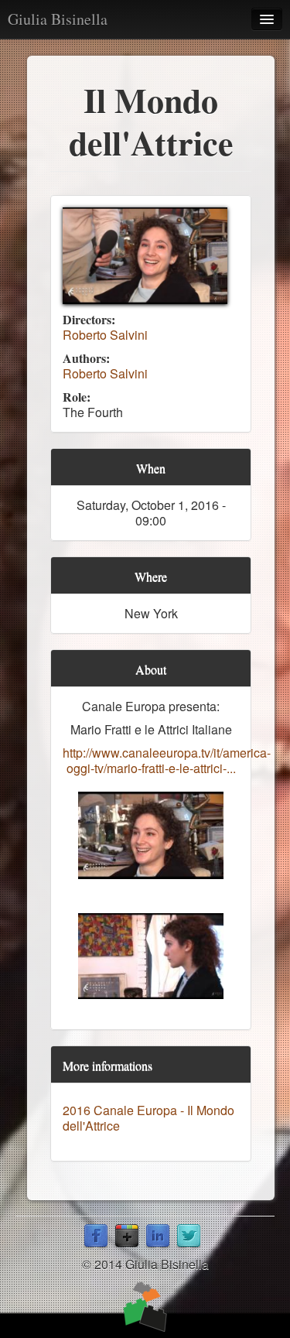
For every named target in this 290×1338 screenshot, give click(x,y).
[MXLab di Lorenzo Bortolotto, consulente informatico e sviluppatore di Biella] (145, 1307)
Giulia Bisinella (57, 19)
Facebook (96, 1236)
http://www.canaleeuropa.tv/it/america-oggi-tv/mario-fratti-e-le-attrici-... (167, 760)
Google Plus (126, 1236)
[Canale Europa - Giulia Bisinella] (145, 255)
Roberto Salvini (105, 335)
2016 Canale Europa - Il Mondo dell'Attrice (148, 1117)
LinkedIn (157, 1236)
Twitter (188, 1236)
